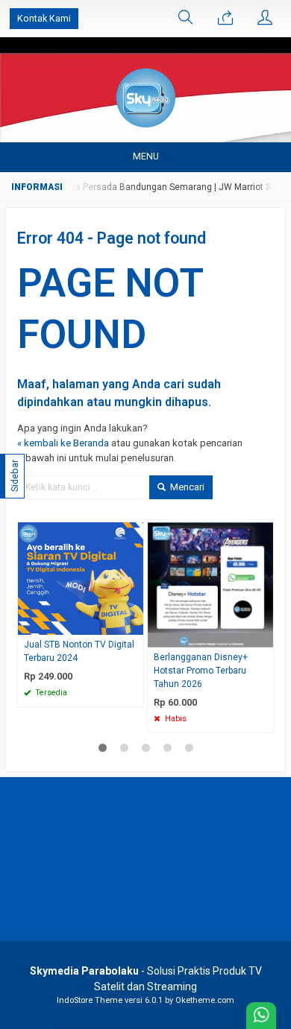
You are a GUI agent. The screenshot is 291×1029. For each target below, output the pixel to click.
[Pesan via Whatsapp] (225, 19)
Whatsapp (110, 691)
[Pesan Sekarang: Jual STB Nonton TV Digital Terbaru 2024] (134, 623)
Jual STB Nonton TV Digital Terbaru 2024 (79, 651)
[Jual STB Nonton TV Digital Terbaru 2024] (80, 577)
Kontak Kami (44, 18)
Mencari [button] (186, 487)
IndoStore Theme (89, 1000)
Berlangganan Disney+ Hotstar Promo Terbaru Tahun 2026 (201, 670)
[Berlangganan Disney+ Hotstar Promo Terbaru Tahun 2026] (210, 584)
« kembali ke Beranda (63, 443)
